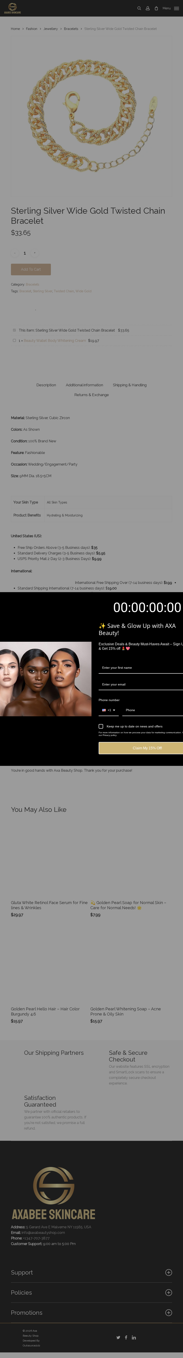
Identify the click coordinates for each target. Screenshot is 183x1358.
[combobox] (109, 710)
